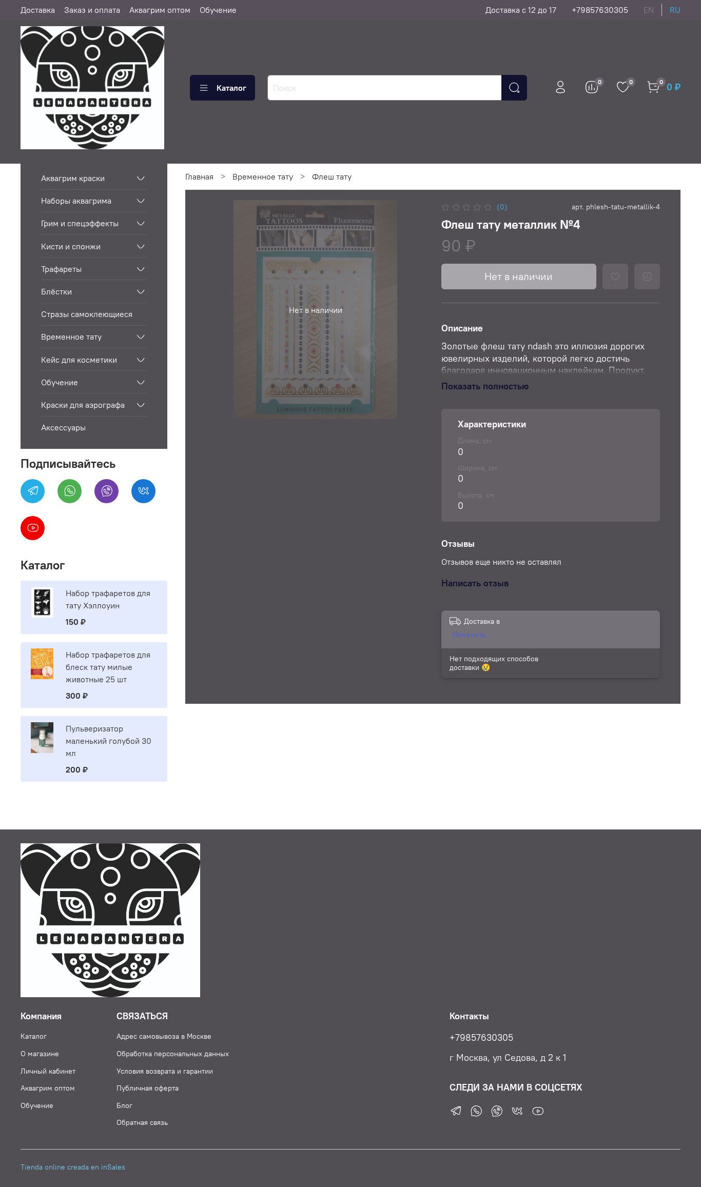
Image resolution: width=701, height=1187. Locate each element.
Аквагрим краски (73, 178)
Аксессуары (63, 427)
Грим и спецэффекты (80, 223)
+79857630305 (600, 10)
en (649, 10)
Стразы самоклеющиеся (86, 314)
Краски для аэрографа (83, 405)
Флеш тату (332, 176)
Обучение (218, 10)
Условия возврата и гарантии (164, 1071)
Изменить (469, 634)
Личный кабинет (48, 1071)
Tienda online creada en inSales (73, 1167)
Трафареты (61, 269)
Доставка (38, 10)
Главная (199, 176)
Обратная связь (142, 1122)
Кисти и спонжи (71, 246)
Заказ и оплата (92, 10)
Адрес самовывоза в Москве (163, 1036)
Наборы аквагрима (76, 200)
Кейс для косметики (79, 359)
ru (675, 10)
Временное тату (262, 176)
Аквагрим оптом (159, 10)
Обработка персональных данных (172, 1053)
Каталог (231, 88)
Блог (124, 1105)
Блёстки (56, 291)
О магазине (40, 1053)
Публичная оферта (147, 1088)
